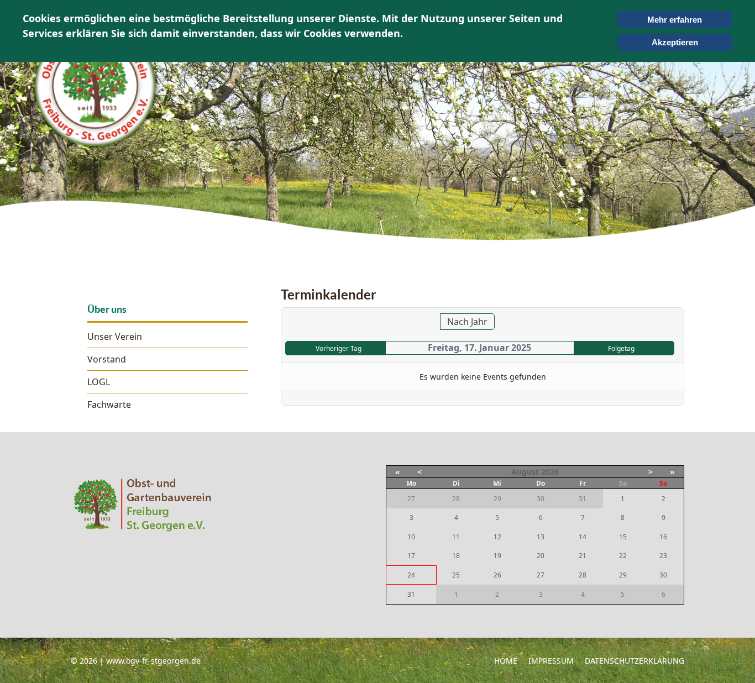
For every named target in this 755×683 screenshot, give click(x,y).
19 (497, 555)
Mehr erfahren (674, 19)
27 (540, 575)
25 (456, 575)
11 (456, 537)
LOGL (98, 382)
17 (411, 555)
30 (663, 575)
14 (582, 537)
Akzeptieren (675, 42)
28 (582, 575)
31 (411, 594)
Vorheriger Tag (338, 348)
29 (623, 575)
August (525, 471)
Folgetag (621, 348)
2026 (550, 471)
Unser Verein (114, 336)
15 (623, 537)
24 (411, 575)
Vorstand (106, 359)
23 (663, 555)
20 (540, 555)
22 (623, 555)
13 (540, 537)
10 (411, 537)
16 (663, 537)
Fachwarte (109, 404)
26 (497, 575)
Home (505, 660)
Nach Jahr (467, 322)
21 (582, 555)
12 (497, 537)
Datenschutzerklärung (634, 660)
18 (456, 555)
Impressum (551, 660)
